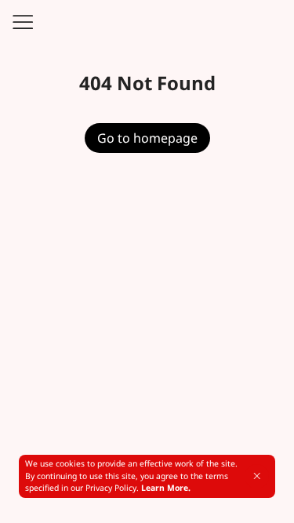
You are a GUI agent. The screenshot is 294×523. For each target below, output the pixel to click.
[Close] (257, 476)
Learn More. (166, 487)
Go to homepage (147, 138)
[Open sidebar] (21, 22)
